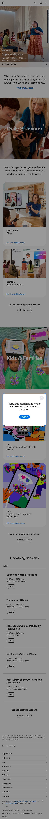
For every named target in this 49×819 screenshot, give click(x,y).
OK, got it (24, 417)
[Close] (41, 397)
